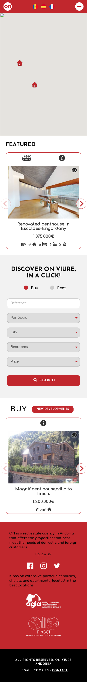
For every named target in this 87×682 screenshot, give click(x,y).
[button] (34, 84)
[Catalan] (35, 6)
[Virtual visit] (26, 158)
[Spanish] (43, 6)
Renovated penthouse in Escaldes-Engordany (43, 226)
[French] (52, 6)
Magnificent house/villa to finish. (43, 491)
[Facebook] (30, 568)
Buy (34, 288)
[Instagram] (43, 568)
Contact (60, 670)
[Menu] (79, 6)
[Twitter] (57, 568)
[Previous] (6, 204)
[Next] (81, 204)
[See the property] (62, 158)
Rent (61, 288)
